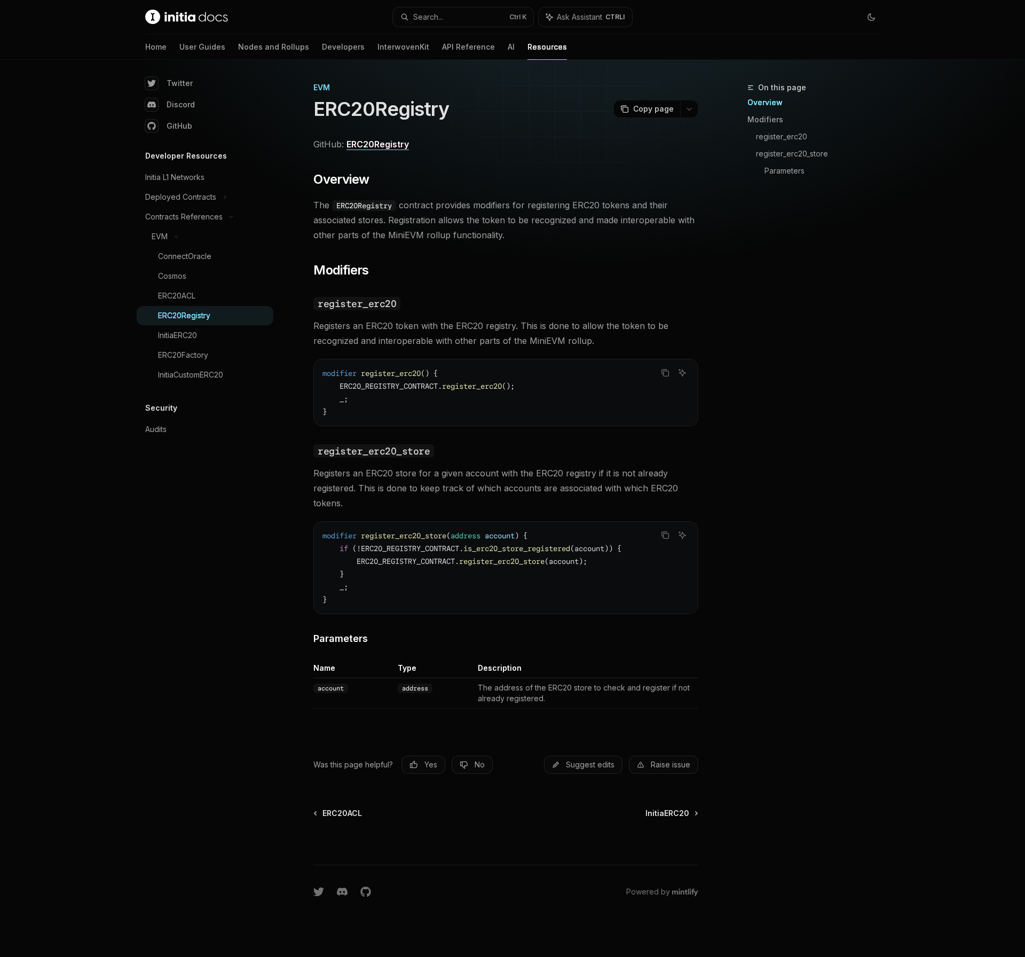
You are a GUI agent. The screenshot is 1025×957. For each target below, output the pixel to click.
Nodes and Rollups (273, 46)
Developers (343, 46)
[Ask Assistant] (682, 373)
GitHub (179, 125)
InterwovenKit (403, 46)
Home (156, 46)
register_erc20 (781, 136)
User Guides (202, 46)
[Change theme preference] (871, 17)
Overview (765, 102)
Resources (547, 46)
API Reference (468, 46)
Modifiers (765, 119)
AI (511, 46)
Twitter (180, 83)
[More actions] (689, 109)
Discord (181, 104)
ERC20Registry (377, 144)
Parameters (784, 170)
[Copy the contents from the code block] (665, 373)
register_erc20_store (792, 153)
